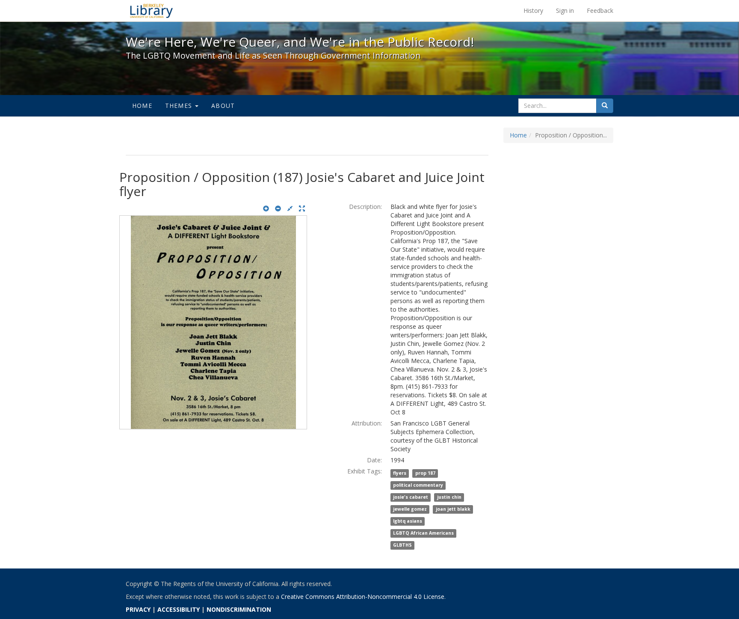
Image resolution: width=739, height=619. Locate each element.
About (223, 105)
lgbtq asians (407, 521)
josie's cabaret (410, 497)
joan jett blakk (453, 509)
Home (142, 105)
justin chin (449, 497)
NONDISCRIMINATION (239, 609)
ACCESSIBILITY (178, 609)
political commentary (418, 485)
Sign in (565, 10)
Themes (179, 105)
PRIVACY (138, 609)
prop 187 (425, 473)
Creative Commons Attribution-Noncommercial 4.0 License (362, 596)
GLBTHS (402, 545)
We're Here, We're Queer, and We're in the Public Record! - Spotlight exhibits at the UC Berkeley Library (151, 10)
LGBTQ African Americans (423, 533)
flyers (399, 473)
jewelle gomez (410, 509)
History (533, 10)
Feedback (600, 10)
